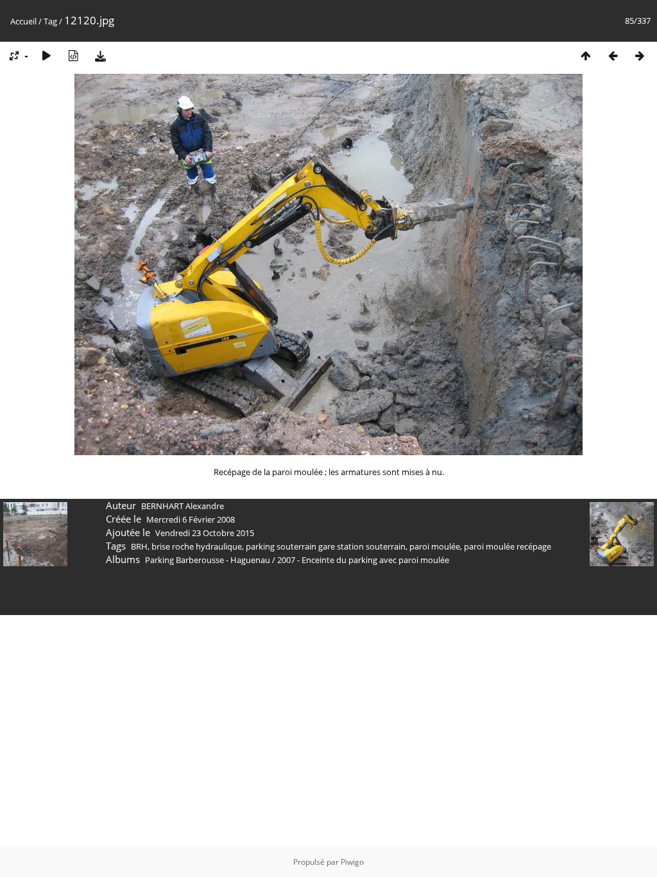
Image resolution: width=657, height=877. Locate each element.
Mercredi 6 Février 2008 (190, 519)
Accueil (23, 21)
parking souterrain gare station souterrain (325, 546)
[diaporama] (46, 55)
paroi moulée (434, 546)
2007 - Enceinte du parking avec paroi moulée (363, 560)
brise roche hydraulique (196, 546)
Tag (50, 21)
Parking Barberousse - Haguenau (207, 560)
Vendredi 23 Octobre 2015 (204, 533)
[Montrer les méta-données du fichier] (73, 55)
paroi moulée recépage (507, 546)
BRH (139, 546)
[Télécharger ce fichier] (100, 55)
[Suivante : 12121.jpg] (639, 55)
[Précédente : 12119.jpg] (612, 55)
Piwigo (352, 861)
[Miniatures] (585, 55)
